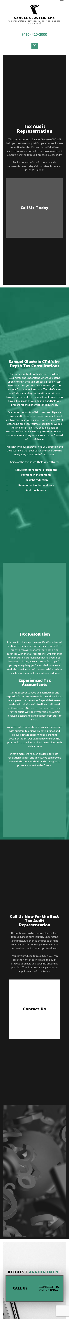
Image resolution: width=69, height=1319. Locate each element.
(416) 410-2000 (34, 35)
